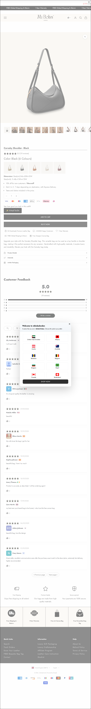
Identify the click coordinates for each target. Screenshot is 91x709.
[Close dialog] (69, 324)
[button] (34, 338)
